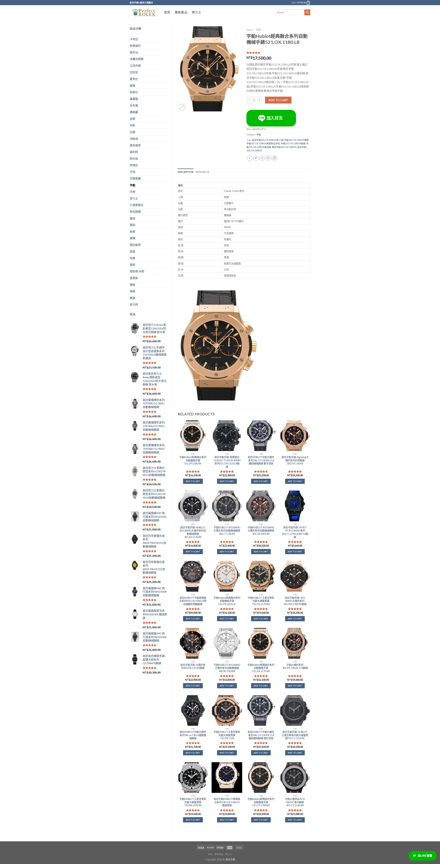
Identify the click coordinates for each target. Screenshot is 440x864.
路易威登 (135, 145)
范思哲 (134, 72)
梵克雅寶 (135, 211)
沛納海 (134, 138)
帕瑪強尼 (135, 45)
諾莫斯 (134, 278)
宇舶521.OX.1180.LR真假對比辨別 (263, 143)
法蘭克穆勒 (137, 59)
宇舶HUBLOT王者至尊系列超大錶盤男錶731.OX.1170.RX (261, 601)
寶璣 (132, 238)
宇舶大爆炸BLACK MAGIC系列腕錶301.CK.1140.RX (295, 802)
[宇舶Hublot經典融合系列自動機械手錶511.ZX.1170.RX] (261, 643)
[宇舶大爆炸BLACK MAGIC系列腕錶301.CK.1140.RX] (295, 777)
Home (249, 29)
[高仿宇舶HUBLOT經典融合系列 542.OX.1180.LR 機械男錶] (227, 777)
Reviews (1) (202, 172)
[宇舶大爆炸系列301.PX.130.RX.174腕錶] (295, 643)
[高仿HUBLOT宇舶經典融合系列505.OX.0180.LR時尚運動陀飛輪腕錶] (193, 576)
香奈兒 (134, 52)
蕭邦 (132, 264)
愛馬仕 (134, 78)
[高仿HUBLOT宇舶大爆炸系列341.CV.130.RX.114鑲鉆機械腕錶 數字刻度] (261, 435)
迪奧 (132, 231)
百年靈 (134, 105)
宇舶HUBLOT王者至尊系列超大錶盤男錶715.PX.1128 (227, 735)
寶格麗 (134, 112)
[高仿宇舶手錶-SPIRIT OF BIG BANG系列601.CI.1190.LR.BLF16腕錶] (295, 506)
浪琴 (132, 118)
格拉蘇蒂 (135, 244)
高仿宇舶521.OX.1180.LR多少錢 (267, 140)
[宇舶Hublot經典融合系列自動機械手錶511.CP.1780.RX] (261, 777)
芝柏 (132, 171)
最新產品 (181, 12)
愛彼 (132, 218)
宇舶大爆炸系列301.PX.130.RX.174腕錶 (295, 666)
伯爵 (132, 258)
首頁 (167, 12)
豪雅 (132, 85)
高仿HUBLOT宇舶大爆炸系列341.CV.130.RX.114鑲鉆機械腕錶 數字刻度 (261, 460)
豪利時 (134, 152)
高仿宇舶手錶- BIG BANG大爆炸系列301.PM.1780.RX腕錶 (295, 601)
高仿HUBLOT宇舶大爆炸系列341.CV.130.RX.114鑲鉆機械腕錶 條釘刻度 (261, 735)
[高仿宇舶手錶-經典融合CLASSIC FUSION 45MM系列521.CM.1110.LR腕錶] (227, 435)
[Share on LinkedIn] (274, 158)
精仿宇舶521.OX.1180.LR (284, 147)
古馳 (132, 132)
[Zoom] (182, 107)
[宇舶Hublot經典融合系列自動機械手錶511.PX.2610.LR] (227, 576)
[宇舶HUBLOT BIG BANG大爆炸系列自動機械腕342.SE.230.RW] (227, 643)
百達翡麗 (135, 178)
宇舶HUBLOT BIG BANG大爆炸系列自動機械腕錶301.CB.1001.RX (261, 530)
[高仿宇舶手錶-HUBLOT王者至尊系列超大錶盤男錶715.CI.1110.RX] (295, 710)
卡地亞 (134, 39)
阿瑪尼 (134, 165)
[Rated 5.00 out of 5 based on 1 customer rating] (278, 52)
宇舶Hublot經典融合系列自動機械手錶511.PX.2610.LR (226, 601)
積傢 (132, 284)
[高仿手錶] (144, 12)
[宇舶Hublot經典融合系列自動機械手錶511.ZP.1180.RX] (193, 435)
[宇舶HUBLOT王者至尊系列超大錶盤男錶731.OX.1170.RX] (261, 576)
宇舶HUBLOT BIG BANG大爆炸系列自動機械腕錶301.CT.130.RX (227, 530)
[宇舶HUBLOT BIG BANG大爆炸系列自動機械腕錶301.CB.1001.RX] (261, 506)
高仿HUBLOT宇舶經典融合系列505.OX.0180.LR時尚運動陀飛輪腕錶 (192, 601)
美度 (132, 251)
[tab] (186, 172)
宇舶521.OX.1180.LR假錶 (293, 143)
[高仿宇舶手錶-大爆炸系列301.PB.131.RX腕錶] (193, 643)
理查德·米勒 (137, 271)
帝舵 (132, 125)
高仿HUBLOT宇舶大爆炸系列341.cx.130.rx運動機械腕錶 (193, 735)
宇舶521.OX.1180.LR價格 (296, 140)
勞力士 (196, 12)
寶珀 (132, 224)
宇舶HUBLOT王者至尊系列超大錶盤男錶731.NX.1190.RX (193, 802)
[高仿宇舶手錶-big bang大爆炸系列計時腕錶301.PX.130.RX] (295, 435)
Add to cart (278, 100)
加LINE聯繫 (425, 855)
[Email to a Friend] (262, 158)
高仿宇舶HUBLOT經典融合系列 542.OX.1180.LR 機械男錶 (227, 802)
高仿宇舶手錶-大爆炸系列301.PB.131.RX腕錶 (192, 666)
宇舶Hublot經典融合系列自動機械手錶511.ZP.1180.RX (192, 460)
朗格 (132, 291)
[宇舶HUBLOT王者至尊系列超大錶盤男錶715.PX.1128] (227, 710)
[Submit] (307, 12)
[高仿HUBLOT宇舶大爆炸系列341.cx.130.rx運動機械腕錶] (193, 710)
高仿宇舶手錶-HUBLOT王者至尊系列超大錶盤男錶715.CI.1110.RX (295, 735)
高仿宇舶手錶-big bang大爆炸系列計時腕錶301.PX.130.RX (295, 460)
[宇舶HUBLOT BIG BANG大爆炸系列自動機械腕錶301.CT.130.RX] (227, 506)
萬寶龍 (134, 98)
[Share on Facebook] (249, 158)
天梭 (132, 191)
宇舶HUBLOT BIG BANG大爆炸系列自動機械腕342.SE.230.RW (227, 668)
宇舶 (132, 185)
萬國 (132, 298)
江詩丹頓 (135, 65)
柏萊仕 (134, 92)
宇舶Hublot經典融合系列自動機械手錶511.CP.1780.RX (261, 802)
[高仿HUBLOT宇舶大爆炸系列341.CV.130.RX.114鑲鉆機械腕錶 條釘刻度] (261, 710)
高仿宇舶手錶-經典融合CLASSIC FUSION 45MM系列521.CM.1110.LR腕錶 (226, 462)
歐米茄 (134, 158)
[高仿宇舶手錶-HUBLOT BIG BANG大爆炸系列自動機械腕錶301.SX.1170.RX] (193, 506)
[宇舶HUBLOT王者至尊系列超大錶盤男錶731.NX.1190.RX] (193, 777)
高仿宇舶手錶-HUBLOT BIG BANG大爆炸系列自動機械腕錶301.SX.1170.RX (193, 532)
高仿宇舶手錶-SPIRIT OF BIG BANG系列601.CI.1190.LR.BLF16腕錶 (295, 532)
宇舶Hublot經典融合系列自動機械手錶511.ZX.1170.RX (261, 668)
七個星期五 (137, 205)
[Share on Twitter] (256, 158)
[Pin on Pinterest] (268, 158)
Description (186, 172)
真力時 (134, 304)
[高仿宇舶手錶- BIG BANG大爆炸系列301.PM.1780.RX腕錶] (295, 576)
